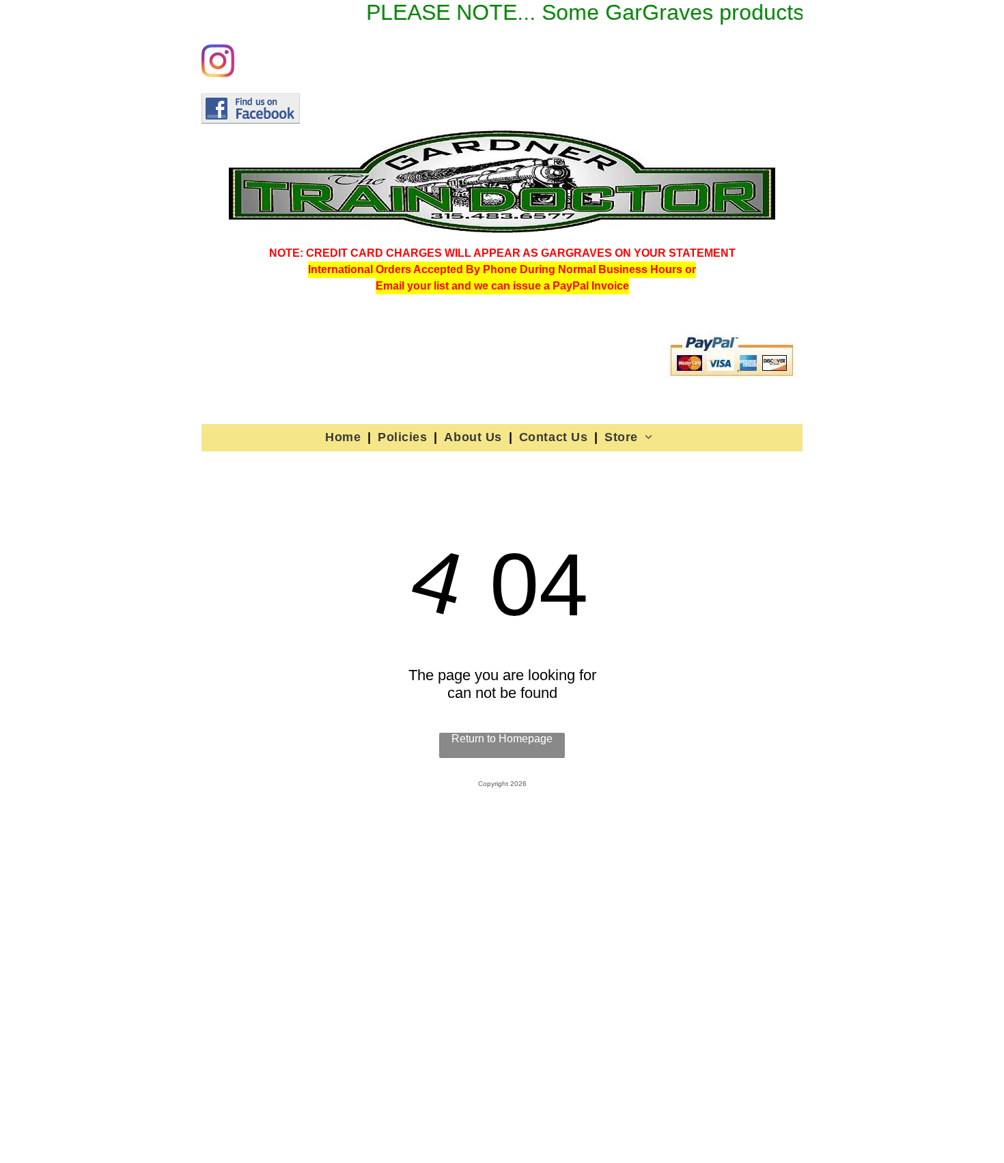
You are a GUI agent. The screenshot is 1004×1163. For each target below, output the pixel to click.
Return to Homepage (502, 738)
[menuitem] (344, 437)
